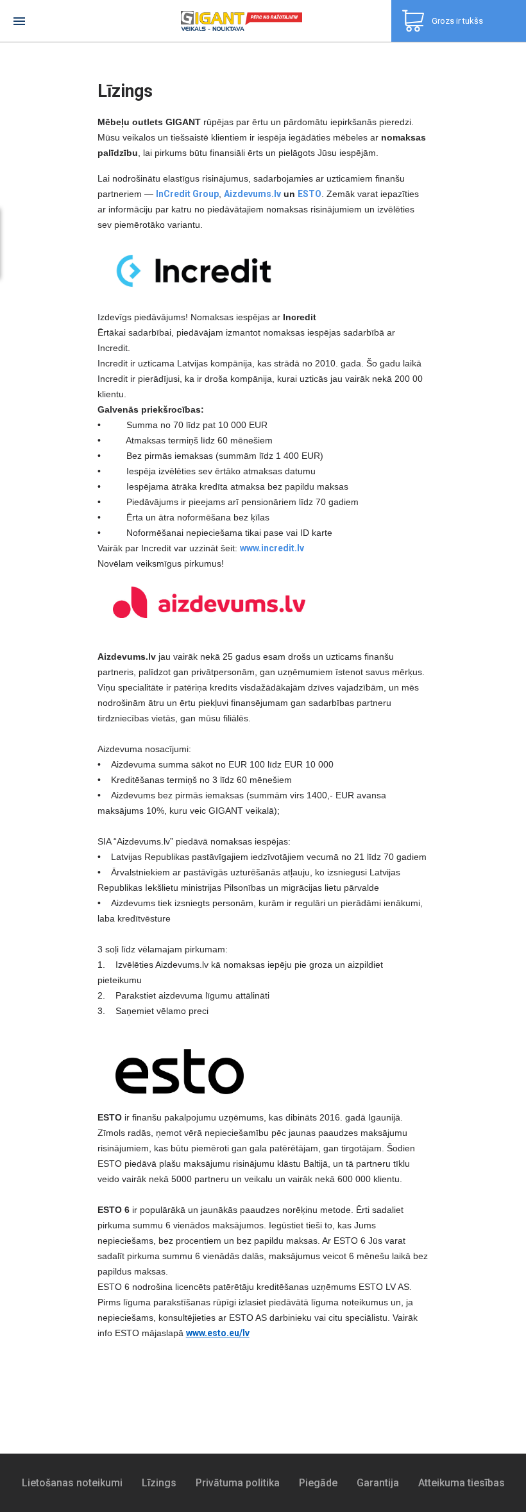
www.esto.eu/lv (218, 1333)
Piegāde (318, 1483)
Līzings (159, 1483)
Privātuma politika (238, 1483)
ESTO (309, 194)
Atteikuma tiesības (461, 1483)
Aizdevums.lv (252, 194)
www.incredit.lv (272, 548)
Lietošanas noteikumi (72, 1483)
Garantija (378, 1483)
